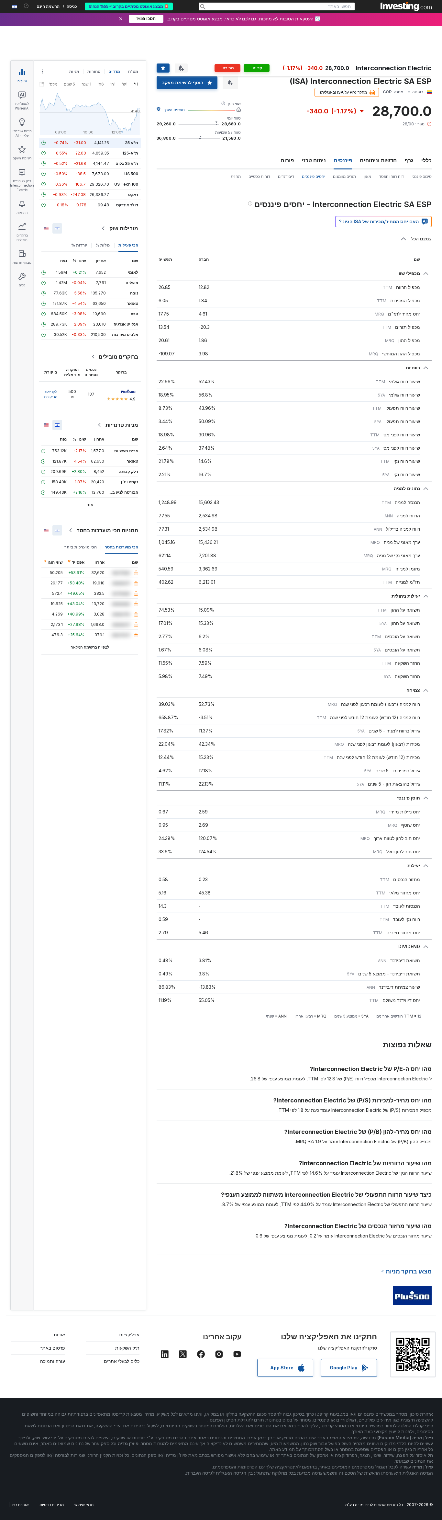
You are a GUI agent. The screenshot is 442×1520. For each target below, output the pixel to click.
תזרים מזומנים (344, 176)
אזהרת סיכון (19, 1504)
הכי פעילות (128, 245)
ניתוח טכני (314, 160)
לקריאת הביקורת (51, 394)
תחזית (236, 176)
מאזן (367, 176)
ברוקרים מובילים (118, 356)
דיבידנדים (286, 176)
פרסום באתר (52, 1348)
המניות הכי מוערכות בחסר (107, 530)
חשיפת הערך (174, 109)
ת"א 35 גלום (127, 163)
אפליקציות (129, 1334)
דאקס (133, 194)
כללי (426, 160)
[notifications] (26, 6)
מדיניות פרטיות (51, 1504)
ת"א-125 (130, 153)
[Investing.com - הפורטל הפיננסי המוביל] (406, 6)
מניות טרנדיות (121, 425)
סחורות (93, 71)
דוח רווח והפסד (391, 176)
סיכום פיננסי (422, 176)
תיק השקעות (127, 1348)
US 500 (131, 173)
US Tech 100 (126, 184)
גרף (409, 160)
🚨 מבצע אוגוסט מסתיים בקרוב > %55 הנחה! (129, 6)
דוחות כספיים (259, 176)
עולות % (102, 245)
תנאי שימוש (84, 1504)
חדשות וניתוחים (378, 160)
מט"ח (133, 71)
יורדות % (79, 245)
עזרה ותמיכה (52, 1361)
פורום (287, 160)
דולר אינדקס (127, 204)
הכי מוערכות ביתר (80, 547)
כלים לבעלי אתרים (121, 1361)
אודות (59, 1334)
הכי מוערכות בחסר (121, 547)
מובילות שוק (123, 228)
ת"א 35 (131, 142)
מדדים (114, 71)
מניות (74, 71)
